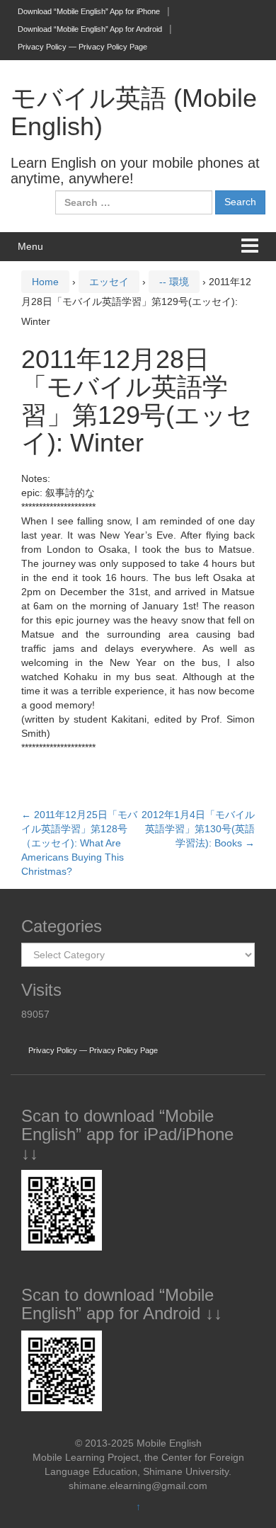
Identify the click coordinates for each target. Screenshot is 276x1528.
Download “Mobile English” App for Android (90, 29)
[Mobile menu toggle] (249, 246)
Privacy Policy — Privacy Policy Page (82, 46)
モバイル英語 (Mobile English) (134, 112)
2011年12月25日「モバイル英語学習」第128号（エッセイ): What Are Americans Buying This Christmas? (79, 843)
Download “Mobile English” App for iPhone (89, 11)
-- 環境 (174, 281)
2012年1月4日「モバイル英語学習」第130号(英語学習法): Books (198, 829)
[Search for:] (133, 202)
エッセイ (109, 281)
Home (45, 281)
